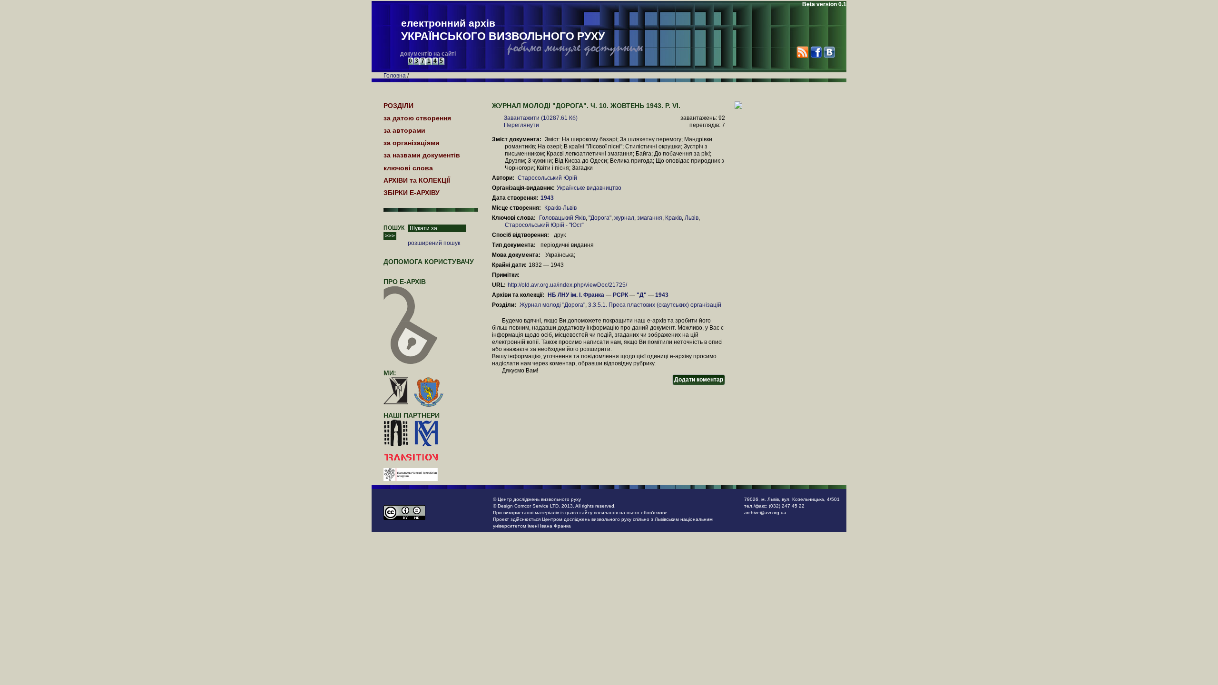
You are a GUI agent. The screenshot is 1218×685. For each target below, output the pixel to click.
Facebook (816, 52)
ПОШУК (393, 228)
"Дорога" (600, 218)
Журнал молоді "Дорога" (552, 305)
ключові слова (408, 168)
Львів (691, 218)
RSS (802, 52)
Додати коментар (698, 379)
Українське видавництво (589, 188)
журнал (624, 218)
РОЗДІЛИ (398, 105)
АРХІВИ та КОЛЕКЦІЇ (416, 180)
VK (829, 52)
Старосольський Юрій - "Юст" (544, 225)
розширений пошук (434, 243)
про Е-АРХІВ (404, 281)
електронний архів (503, 30)
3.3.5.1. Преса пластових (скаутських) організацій (654, 305)
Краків (673, 218)
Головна (394, 75)
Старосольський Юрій (547, 178)
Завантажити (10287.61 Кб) (541, 118)
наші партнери (411, 415)
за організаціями (411, 143)
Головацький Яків (562, 218)
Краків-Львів (560, 208)
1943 (547, 198)
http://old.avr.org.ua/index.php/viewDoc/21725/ (567, 285)
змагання (649, 218)
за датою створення (417, 118)
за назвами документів (421, 155)
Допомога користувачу (428, 261)
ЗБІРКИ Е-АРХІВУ (411, 192)
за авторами (404, 130)
